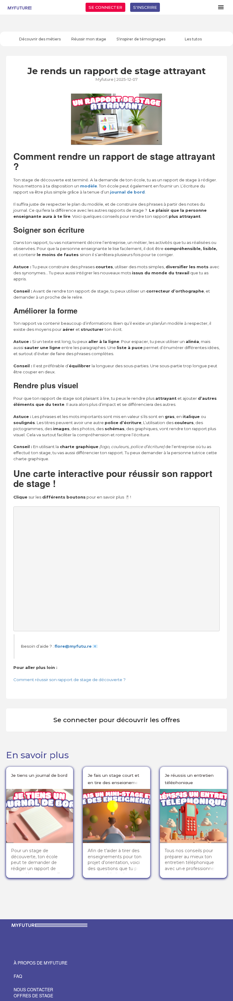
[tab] (39, 39)
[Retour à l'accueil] (19, 7)
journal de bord (127, 192)
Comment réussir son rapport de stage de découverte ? (69, 679)
